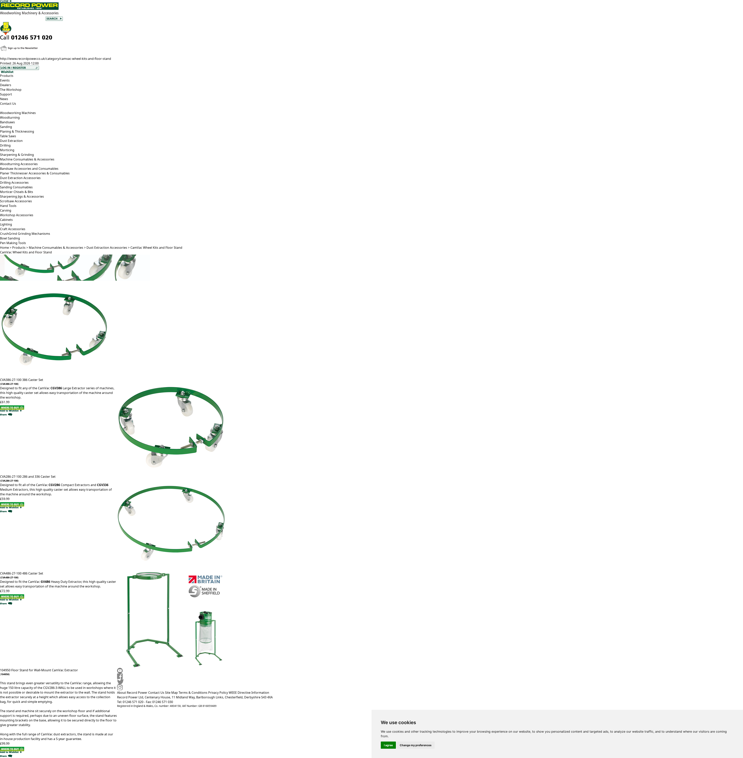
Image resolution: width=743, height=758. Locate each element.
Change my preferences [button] (415, 745)
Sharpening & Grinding (17, 155)
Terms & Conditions (193, 692)
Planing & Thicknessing (17, 131)
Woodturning (10, 117)
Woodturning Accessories (19, 164)
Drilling (5, 145)
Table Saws (8, 136)
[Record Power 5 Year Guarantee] (371, 28)
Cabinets (6, 220)
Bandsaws (7, 122)
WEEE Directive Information (249, 692)
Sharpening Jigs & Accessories (22, 196)
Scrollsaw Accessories (16, 201)
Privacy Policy (218, 692)
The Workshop (10, 89)
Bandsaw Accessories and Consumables (29, 168)
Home (4, 247)
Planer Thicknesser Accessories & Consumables (35, 173)
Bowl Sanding (10, 238)
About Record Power (132, 692)
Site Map (171, 692)
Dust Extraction (11, 141)
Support (6, 94)
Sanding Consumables (16, 187)
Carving (5, 210)
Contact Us (8, 103)
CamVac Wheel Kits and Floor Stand (156, 247)
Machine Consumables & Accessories (56, 247)
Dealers (5, 85)
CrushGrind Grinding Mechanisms (25, 234)
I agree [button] (388, 745)
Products (6, 76)
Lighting (6, 224)
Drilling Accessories (14, 182)
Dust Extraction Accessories (20, 178)
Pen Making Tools (13, 243)
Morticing (7, 150)
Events (5, 80)
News (4, 99)
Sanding (6, 127)
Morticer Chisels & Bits (16, 192)
